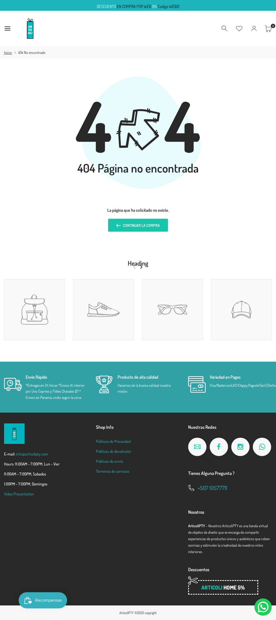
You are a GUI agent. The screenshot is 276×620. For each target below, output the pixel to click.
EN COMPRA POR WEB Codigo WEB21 (138, 5)
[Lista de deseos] (239, 28)
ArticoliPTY (126, 613)
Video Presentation (19, 493)
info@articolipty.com (32, 454)
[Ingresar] (254, 28)
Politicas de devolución (113, 451)
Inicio (8, 52)
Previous (134, 267)
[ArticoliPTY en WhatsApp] (262, 447)
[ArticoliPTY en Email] (197, 447)
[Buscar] (225, 28)
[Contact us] (263, 607)
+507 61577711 (212, 487)
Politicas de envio (109, 461)
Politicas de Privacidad (113, 441)
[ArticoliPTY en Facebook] (219, 447)
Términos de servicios (112, 471)
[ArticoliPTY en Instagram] (240, 447)
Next (141, 267)
